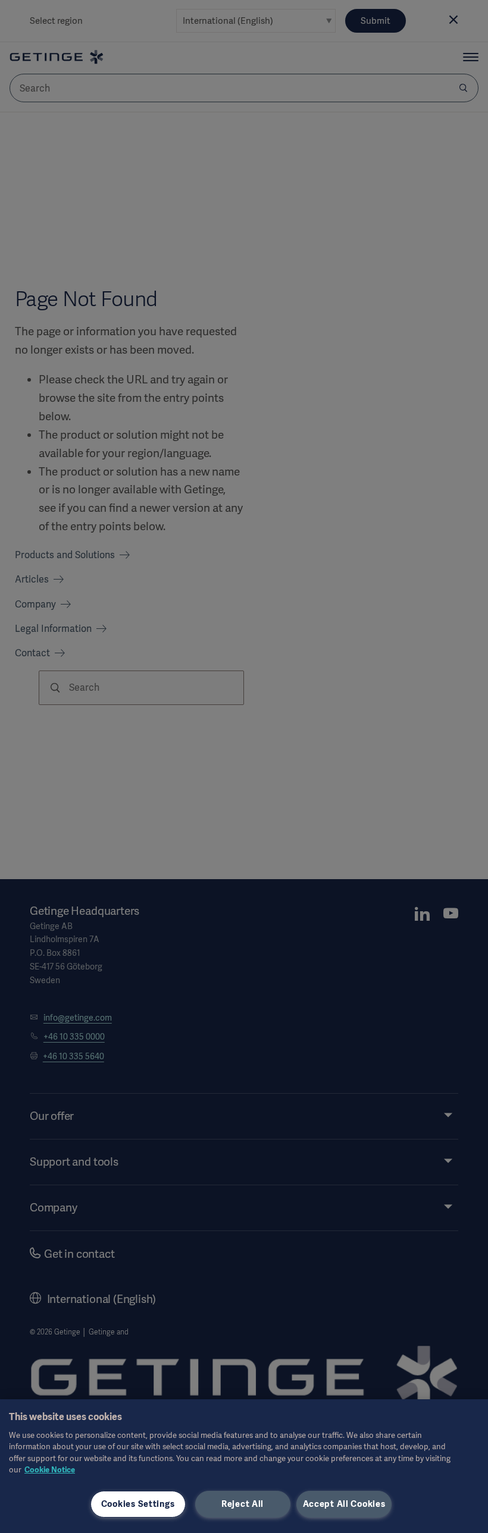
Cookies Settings (138, 1504)
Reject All (242, 1504)
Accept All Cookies (344, 1504)
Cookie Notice (49, 1470)
